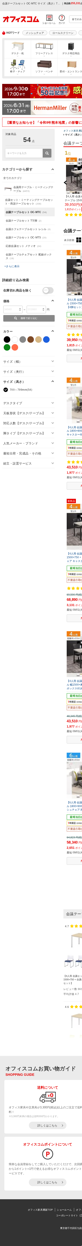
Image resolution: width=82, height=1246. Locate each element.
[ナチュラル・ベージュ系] (38, 339)
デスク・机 (17, 53)
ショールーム (64, 1209)
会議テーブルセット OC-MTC (26, 212)
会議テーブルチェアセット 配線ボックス (29, 256)
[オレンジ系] (15, 347)
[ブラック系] (7, 339)
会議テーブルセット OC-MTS (26, 237)
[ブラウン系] (30, 339)
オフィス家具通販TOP (40, 1209)
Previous (67, 182)
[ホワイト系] (15, 339)
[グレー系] (22, 339)
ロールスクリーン (62, 33)
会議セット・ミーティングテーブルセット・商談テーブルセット (29, 201)
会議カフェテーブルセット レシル (28, 229)
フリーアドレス (44, 53)
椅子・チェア (17, 71)
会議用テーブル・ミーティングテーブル (33, 189)
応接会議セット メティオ (23, 246)
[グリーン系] (7, 347)
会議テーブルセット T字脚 (23, 220)
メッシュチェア (35, 33)
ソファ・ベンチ (44, 71)
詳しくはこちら (47, 1125)
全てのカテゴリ (12, 178)
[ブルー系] (46, 339)
